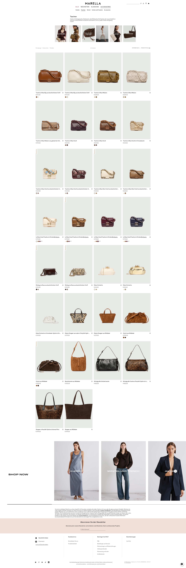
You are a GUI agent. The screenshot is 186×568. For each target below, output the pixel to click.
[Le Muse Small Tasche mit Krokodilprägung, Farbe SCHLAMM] (38, 241)
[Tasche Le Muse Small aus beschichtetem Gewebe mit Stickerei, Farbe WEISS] (65, 193)
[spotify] (42, 562)
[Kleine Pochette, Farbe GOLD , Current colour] (125, 289)
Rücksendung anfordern (103, 551)
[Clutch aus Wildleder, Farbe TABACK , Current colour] (123, 337)
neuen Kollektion (83, 515)
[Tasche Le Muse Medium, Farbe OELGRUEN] (125, 97)
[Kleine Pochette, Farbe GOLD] (96, 289)
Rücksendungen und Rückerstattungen (106, 546)
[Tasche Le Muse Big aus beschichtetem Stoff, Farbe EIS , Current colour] (67, 97)
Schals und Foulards (97, 10)
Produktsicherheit (72, 543)
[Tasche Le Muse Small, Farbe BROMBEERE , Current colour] (67, 145)
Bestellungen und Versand (103, 543)
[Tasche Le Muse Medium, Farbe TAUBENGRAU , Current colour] (123, 97)
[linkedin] (48, 562)
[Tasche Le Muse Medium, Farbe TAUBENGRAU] (94, 97)
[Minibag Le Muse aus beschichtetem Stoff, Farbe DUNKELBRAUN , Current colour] (36, 289)
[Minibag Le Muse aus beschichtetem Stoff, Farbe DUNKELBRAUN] (65, 289)
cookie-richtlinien (95, 562)
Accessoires (107, 10)
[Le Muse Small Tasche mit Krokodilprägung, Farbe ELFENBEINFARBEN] (65, 241)
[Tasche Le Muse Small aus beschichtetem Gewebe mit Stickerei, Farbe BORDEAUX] (38, 193)
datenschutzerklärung (85, 562)
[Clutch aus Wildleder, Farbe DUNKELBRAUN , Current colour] (38, 385)
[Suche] (141, 3)
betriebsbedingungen (74, 562)
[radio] (61, 33)
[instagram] (35, 562)
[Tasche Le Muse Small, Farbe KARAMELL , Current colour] (94, 145)
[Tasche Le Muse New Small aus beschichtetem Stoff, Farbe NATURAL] (123, 193)
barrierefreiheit (101, 564)
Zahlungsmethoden (102, 548)
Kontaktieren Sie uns (73, 541)
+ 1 (41, 241)
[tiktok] (45, 562)
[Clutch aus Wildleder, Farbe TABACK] (36, 385)
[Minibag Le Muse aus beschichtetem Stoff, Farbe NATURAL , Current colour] (67, 289)
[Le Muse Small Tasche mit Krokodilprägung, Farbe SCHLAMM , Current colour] (67, 241)
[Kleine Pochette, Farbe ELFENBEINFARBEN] (123, 289)
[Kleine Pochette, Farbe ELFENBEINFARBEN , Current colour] (94, 289)
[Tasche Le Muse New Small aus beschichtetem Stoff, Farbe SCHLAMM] (96, 193)
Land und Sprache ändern (42, 544)
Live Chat (128, 541)
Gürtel (88, 10)
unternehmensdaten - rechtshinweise (85, 564)
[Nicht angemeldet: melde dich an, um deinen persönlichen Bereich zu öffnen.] (143, 3)
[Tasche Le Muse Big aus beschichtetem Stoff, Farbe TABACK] (65, 97)
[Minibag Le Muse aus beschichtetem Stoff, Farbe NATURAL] (38, 289)
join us (96, 564)
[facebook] (39, 562)
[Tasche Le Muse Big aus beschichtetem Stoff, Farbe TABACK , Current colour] (36, 97)
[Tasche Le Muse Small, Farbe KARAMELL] (65, 145)
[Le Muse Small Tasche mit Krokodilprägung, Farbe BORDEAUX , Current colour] (98, 241)
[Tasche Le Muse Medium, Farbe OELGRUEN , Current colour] (96, 97)
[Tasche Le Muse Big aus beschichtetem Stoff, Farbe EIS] (38, 97)
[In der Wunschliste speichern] (63, 93)
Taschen (83, 10)
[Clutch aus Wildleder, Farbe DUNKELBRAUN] (125, 337)
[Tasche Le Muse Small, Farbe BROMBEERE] (96, 145)
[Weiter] (175, 471)
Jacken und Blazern (105, 510)
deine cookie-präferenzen (106, 562)
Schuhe (77, 10)
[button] (146, 48)
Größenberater (100, 554)
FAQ (98, 541)
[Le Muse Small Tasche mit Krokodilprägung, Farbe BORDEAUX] (39, 241)
